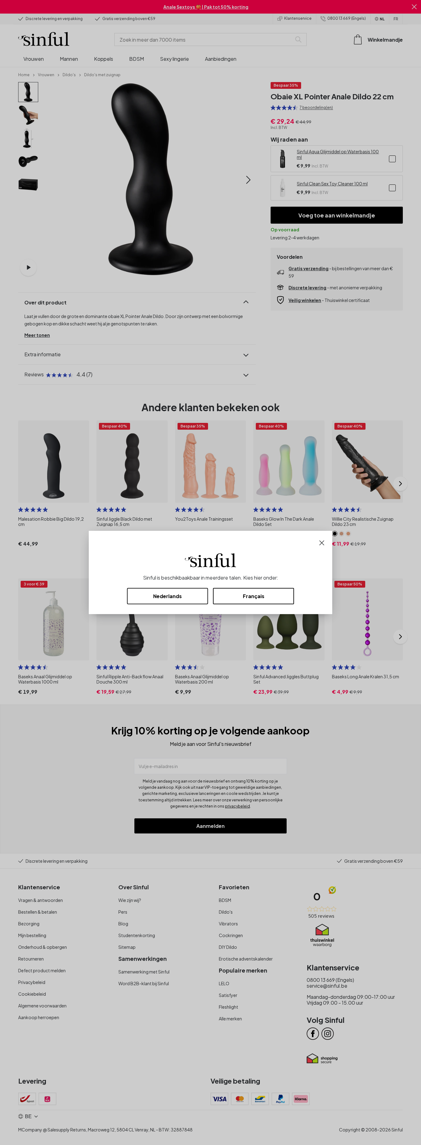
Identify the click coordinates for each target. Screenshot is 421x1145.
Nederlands (167, 596)
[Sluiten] (321, 542)
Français (253, 596)
